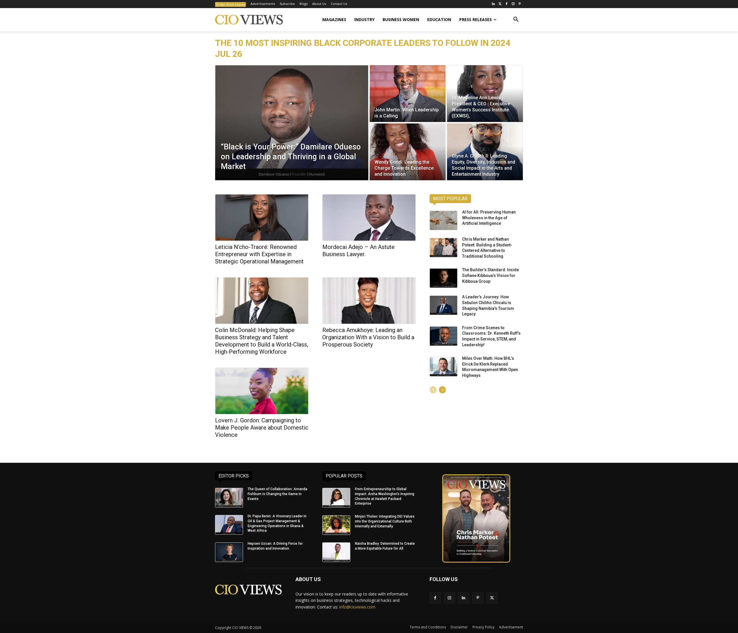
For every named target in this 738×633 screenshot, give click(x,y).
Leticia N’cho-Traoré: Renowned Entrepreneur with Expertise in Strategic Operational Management (259, 254)
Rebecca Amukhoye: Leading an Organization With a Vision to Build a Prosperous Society (368, 337)
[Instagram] (513, 4)
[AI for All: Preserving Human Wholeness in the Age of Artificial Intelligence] (444, 220)
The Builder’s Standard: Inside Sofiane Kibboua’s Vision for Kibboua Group (490, 275)
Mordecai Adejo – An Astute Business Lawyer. (358, 251)
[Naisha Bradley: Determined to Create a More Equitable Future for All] (336, 552)
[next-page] (442, 390)
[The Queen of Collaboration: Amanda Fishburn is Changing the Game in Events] (229, 497)
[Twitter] (500, 4)
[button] (516, 20)
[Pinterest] (519, 4)
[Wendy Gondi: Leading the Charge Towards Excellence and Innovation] (408, 151)
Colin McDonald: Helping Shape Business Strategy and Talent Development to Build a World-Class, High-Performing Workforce (261, 341)
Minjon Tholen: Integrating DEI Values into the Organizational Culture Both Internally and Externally (385, 521)
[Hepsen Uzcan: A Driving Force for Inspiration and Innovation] (229, 552)
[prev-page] (433, 390)
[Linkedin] (463, 598)
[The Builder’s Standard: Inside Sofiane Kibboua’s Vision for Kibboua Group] (444, 278)
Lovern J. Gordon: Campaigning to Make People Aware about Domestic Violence (261, 427)
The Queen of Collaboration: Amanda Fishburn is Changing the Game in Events (277, 494)
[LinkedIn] (493, 4)
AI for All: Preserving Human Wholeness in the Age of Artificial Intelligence (489, 218)
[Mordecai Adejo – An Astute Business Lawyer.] (369, 217)
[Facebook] (506, 4)
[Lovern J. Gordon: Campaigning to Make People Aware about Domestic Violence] (261, 391)
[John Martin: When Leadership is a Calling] (408, 93)
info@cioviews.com (357, 607)
